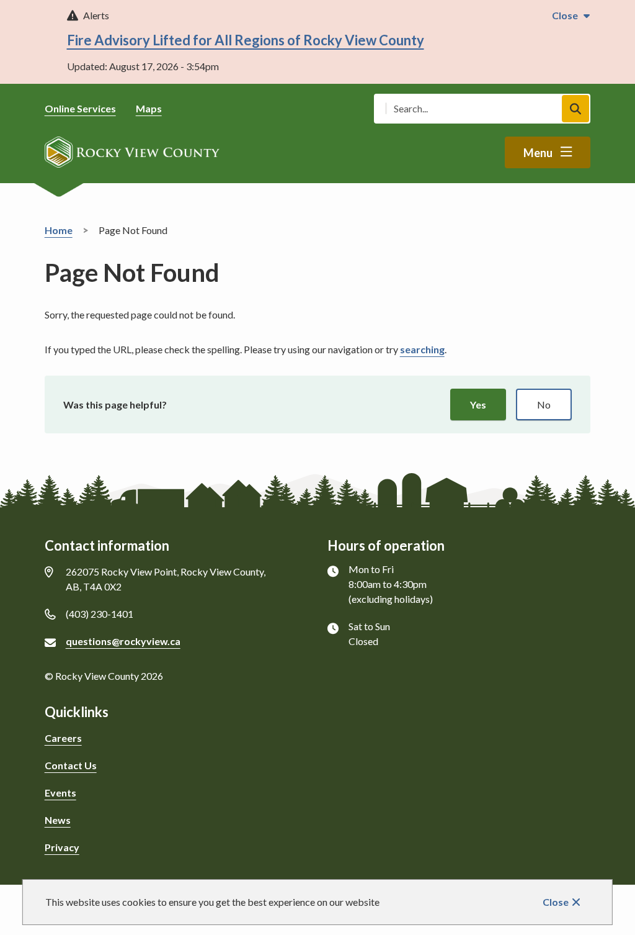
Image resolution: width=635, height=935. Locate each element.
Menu (538, 153)
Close (556, 902)
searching (422, 349)
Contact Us (71, 765)
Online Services (80, 108)
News (58, 820)
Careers (63, 738)
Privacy (62, 847)
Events (60, 792)
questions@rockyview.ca (123, 641)
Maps (149, 108)
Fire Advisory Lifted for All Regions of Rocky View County (245, 40)
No (544, 404)
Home (59, 230)
